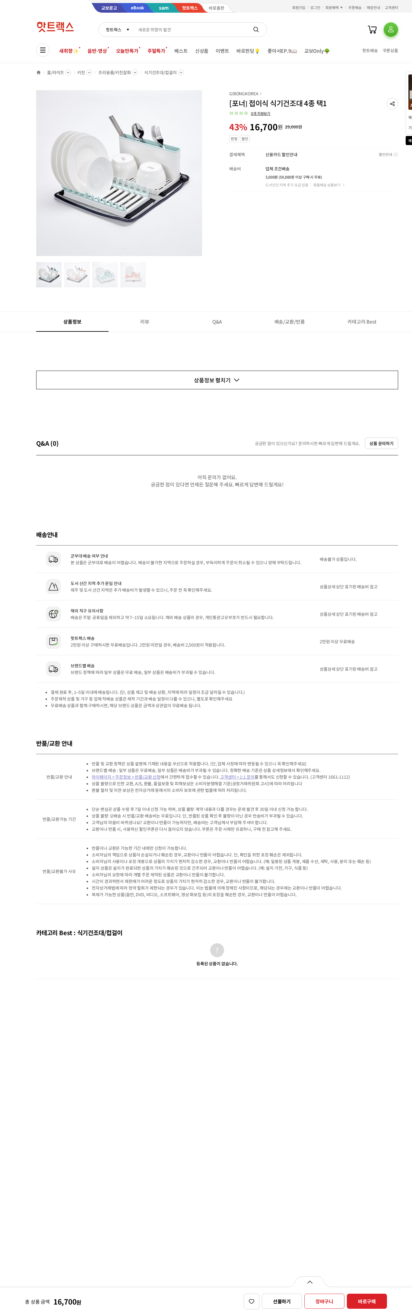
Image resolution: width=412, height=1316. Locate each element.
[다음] (204, 176)
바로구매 (367, 1301)
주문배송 (355, 7)
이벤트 (222, 50)
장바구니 (324, 1301)
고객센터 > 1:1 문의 (237, 777)
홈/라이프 (55, 72)
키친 (81, 72)
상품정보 (72, 321)
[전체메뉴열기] (42, 50)
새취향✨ (68, 50)
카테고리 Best (361, 321)
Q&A (217, 321)
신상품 (202, 50)
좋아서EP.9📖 (282, 50)
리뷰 (144, 321)
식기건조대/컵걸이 (160, 72)
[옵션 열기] (309, 1281)
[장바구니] (372, 29)
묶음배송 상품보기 (327, 184)
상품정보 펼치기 (212, 380)
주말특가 (156, 50)
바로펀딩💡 (248, 50)
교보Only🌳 (317, 50)
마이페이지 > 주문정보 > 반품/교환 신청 (126, 777)
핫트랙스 (113, 30)
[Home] (38, 72)
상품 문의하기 (381, 443)
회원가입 (299, 7)
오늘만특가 (127, 50)
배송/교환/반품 (289, 321)
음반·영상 (97, 50)
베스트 (181, 50)
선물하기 (282, 1301)
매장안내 (373, 7)
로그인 (315, 7)
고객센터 (391, 7)
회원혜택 (332, 7)
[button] (392, 103)
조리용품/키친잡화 (114, 72)
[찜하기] (251, 1301)
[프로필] (391, 29)
